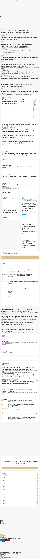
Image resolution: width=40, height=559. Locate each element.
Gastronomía (35, 108)
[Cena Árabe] (5, 283)
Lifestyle (34, 110)
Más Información (20, 549)
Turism (34, 117)
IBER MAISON (6, 193)
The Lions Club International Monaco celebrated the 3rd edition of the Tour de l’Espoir (19, 38)
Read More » (4, 167)
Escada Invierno (11, 296)
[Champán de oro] (4, 294)
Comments (4, 265)
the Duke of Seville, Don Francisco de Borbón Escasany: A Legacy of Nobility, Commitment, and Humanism (21, 405)
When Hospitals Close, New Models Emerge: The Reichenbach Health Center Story (16, 85)
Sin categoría (35, 113)
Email (1, 533)
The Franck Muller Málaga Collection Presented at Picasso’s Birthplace (28, 278)
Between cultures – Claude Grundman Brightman (17, 72)
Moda (34, 111)
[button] (20, 16)
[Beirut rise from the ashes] (4, 186)
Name (1, 532)
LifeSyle (1, 11)
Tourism (1, 13)
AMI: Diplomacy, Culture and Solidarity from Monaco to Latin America (20, 400)
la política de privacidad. (10, 557)
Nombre (1, 555)
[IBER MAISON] (4, 190)
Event (1, 14)
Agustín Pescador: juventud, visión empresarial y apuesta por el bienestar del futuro (18, 142)
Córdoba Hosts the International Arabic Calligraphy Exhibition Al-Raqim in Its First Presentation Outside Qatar (19, 78)
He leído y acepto (7, 557)
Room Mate (10, 291)
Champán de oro (11, 294)
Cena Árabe (10, 283)
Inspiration (2, 55)
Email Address (2, 554)
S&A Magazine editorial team (26, 200)
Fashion (1, 9)
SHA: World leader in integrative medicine (10, 211)
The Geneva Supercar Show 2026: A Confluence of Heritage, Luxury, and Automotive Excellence (17, 32)
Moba (3, 160)
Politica (1, 556)
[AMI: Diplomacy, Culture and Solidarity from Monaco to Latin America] (5, 400)
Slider (1, 28)
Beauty (1, 10)
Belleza (34, 102)
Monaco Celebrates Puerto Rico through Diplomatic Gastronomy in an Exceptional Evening (17, 65)
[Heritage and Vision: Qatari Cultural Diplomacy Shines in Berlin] (27, 233)
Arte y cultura (3, 35)
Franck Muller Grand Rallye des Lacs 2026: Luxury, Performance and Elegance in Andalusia (17, 45)
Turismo (34, 118)
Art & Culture (2, 12)
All (33, 98)
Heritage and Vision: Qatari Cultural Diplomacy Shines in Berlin (29, 244)
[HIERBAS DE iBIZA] (7, 345)
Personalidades (35, 112)
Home (1, 7)
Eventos (2, 74)
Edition (1, 8)
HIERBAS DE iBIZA (7, 353)
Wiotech (5, 341)
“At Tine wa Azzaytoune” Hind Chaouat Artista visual (19, 176)
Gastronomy (2, 15)
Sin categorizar (35, 114)
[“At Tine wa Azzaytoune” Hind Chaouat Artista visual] (7, 177)
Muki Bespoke (6, 165)
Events (2, 41)
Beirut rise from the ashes (10, 189)
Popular (3, 263)
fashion (34, 106)
